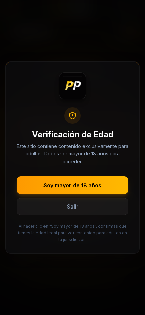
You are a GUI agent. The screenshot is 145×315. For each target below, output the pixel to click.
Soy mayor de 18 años (73, 185)
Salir (72, 206)
